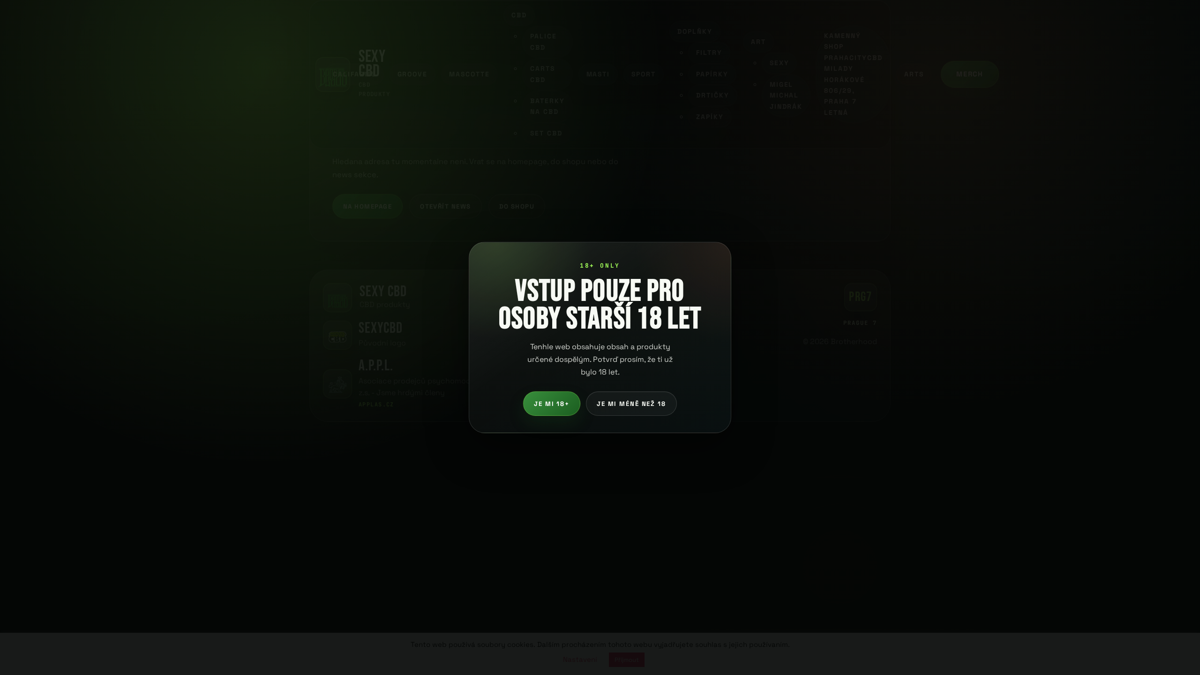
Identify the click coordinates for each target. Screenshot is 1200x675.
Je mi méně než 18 (631, 404)
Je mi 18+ (552, 404)
